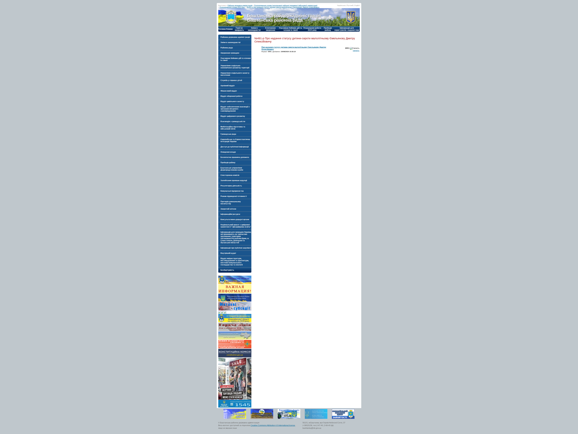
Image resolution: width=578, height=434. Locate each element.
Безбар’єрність (227, 270)
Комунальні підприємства (232, 191)
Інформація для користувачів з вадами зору (346, 29)
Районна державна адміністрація (240, 5)
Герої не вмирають (239, 29)
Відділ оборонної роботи (231, 96)
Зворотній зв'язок (228, 209)
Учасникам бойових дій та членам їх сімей (290, 29)
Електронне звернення (270, 29)
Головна (222, 29)
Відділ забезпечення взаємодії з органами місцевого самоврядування (235, 109)
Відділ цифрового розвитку (233, 116)
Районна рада (227, 48)
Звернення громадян (230, 53)
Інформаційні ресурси (230, 214)
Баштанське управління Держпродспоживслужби (232, 169)
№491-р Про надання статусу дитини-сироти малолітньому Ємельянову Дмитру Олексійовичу (283, 7)
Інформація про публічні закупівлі (236, 248)
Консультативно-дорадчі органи (235, 219)
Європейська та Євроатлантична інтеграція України (235, 140)
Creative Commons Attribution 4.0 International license (273, 425)
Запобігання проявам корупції (234, 180)
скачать (356, 51)
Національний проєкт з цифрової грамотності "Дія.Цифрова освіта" (236, 226)
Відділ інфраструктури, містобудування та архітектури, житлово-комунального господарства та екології (235, 261)
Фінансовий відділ (229, 91)
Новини (229, 29)
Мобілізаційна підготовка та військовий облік (233, 128)
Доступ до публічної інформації (235, 147)
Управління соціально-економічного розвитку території (235, 67)
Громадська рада (228, 134)
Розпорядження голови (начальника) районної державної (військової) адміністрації (285, 5)
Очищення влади (228, 152)
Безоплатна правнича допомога (235, 157)
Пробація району (328, 29)
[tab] (234, 37)
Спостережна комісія (230, 175)
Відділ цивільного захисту (232, 101)
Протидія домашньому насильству (231, 203)
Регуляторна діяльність (231, 186)
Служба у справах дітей (231, 80)
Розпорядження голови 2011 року (232, 7)
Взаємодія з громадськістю (233, 121)
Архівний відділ (228, 86)
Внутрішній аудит (228, 253)
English (357, 5)
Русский (350, 5)
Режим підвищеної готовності (234, 196)
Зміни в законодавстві (254, 29)
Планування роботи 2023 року (312, 29)
